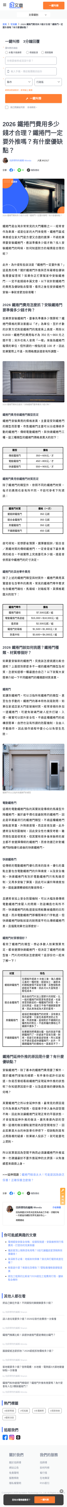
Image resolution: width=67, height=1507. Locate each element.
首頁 (5, 24)
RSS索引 (44, 1483)
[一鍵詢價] (62, 1204)
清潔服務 (49, 52)
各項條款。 (32, 107)
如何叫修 (44, 1467)
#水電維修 (39, 1411)
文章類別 (33, 14)
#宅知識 (24, 1411)
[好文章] (16, 5)
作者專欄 (57, 1207)
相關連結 (20, 1220)
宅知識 (13, 24)
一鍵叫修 (54, 5)
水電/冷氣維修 (15, 52)
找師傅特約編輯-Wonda (20, 160)
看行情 (43, 1472)
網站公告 (14, 1467)
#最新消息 (9, 1418)
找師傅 (43, 1462)
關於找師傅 (15, 1462)
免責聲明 (14, 1472)
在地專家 (44, 1478)
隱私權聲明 (15, 1483)
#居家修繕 (9, 1411)
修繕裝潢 (34, 52)
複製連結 (35, 170)
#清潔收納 (55, 1411)
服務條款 (14, 1478)
